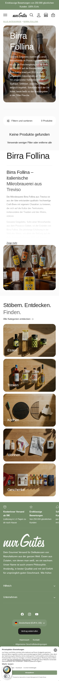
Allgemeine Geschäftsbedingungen (31, 644)
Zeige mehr (12, 243)
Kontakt (36, 640)
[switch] (7, 676)
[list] (29, 515)
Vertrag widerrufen (29, 631)
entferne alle (45, 142)
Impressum (24, 640)
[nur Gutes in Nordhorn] (45, 15)
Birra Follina (31, 21)
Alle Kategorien (12, 21)
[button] (5, 15)
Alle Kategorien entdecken (16, 319)
